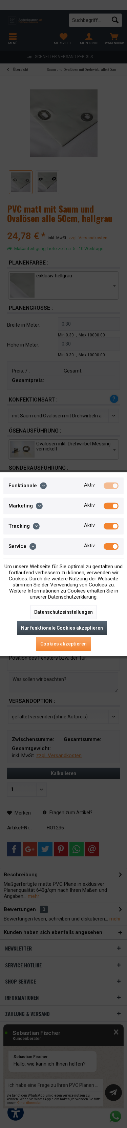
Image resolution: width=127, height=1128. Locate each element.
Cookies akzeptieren (63, 643)
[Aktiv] (111, 485)
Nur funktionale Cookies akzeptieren (62, 628)
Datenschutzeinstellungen (63, 612)
